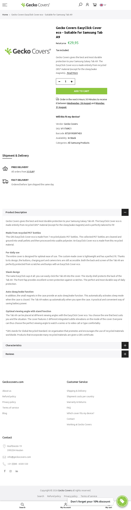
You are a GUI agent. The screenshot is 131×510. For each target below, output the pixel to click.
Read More (72, 73)
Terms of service (10, 407)
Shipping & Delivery (76, 391)
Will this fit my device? (68, 116)
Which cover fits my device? (80, 413)
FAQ (69, 407)
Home (5, 14)
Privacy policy (9, 402)
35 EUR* (31, 171)
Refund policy (9, 396)
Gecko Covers (71, 124)
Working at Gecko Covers (79, 424)
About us (6, 391)
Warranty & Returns (76, 402)
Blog (4, 413)
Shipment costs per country (80, 396)
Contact (71, 419)
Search (40, 496)
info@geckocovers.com (19, 457)
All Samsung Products (78, 143)
